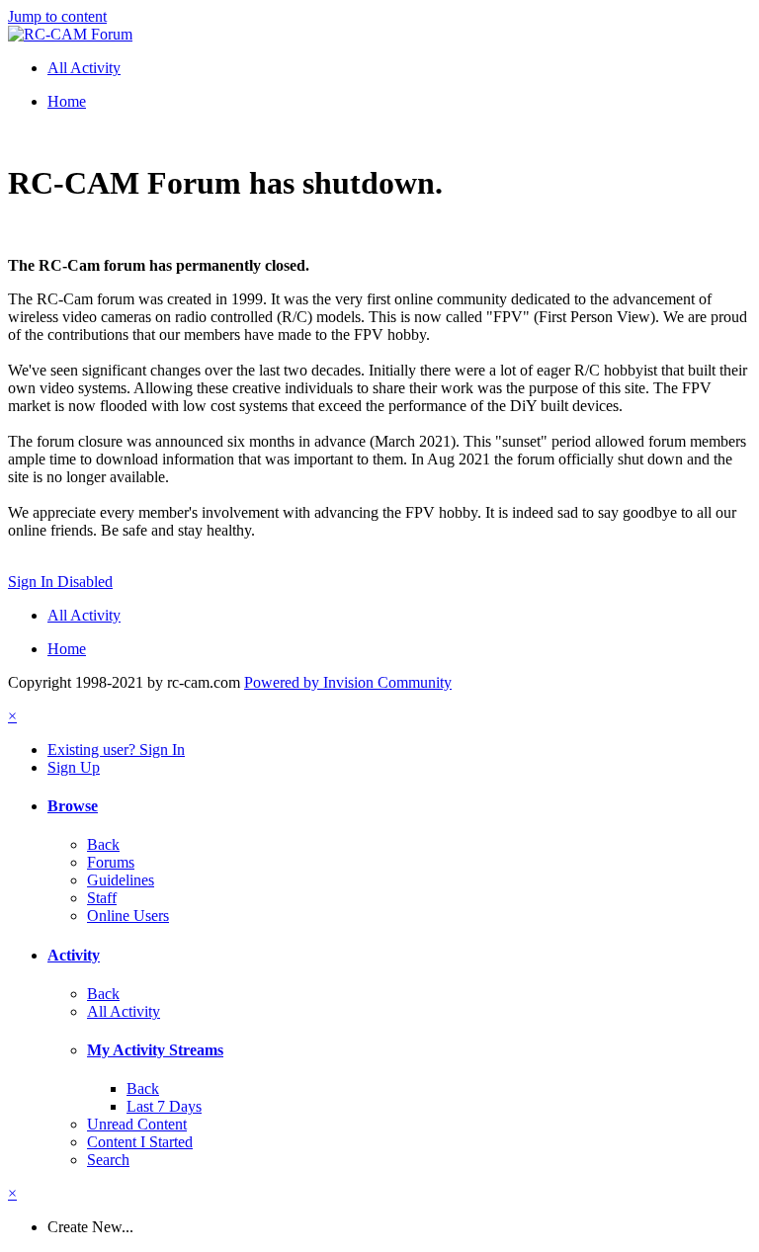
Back (103, 844)
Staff (102, 897)
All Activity (123, 1011)
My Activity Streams (155, 1050)
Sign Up (73, 767)
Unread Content (137, 1124)
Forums (110, 862)
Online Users (128, 915)
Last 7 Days (164, 1106)
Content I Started (140, 1141)
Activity (73, 955)
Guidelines (120, 880)
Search (108, 1159)
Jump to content (57, 16)
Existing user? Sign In (116, 749)
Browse (72, 805)
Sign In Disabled (60, 581)
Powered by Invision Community (348, 682)
